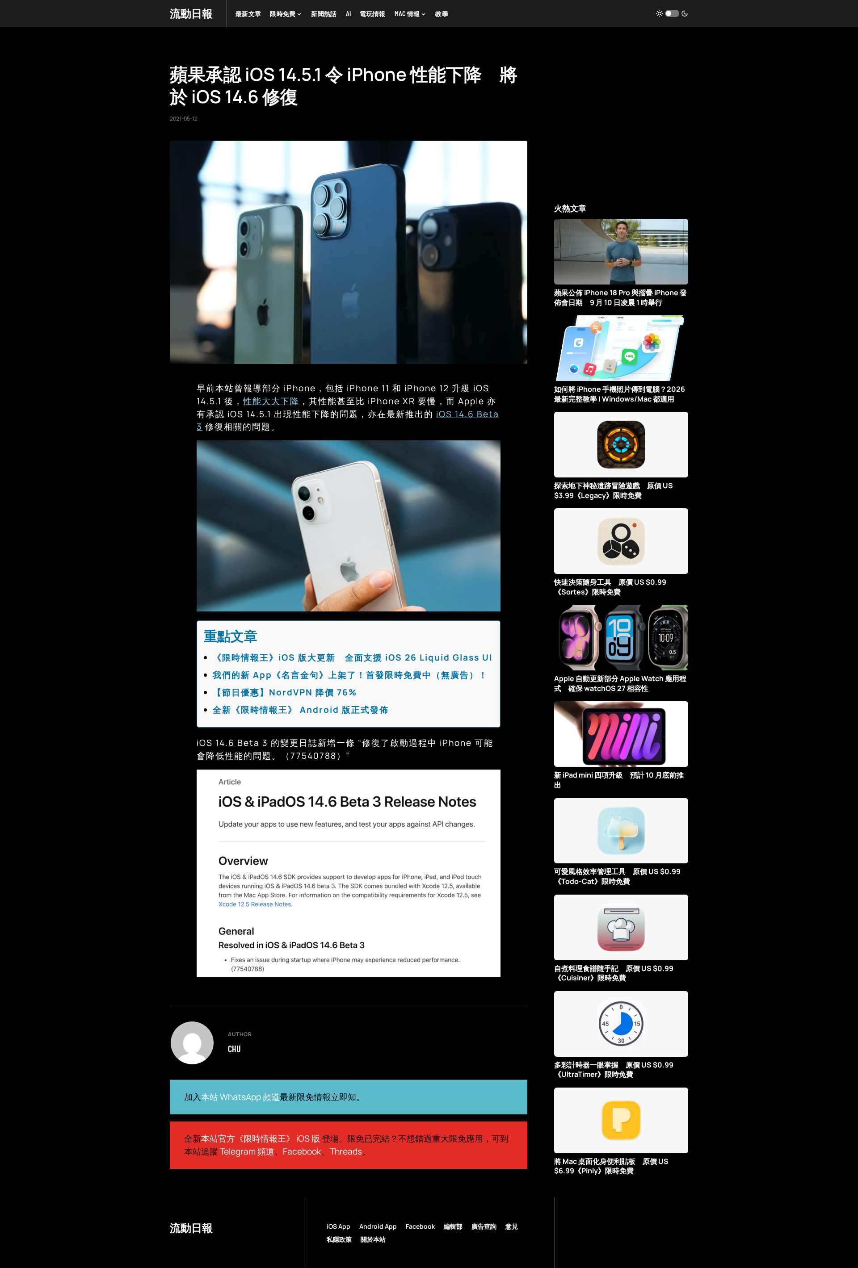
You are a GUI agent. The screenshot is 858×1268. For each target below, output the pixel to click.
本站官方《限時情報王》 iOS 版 (260, 1138)
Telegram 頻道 (247, 1151)
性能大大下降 (271, 401)
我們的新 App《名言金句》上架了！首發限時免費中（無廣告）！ (350, 675)
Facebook (302, 1151)
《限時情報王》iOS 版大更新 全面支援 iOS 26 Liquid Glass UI (352, 657)
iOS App (338, 1226)
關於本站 (373, 1239)
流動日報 (191, 13)
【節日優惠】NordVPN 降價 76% (285, 692)
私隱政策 (339, 1239)
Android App (378, 1226)
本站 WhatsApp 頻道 (240, 1097)
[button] (672, 13)
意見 (511, 1226)
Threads (346, 1151)
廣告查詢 (483, 1226)
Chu (234, 1048)
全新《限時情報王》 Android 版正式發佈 (301, 710)
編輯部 (453, 1226)
